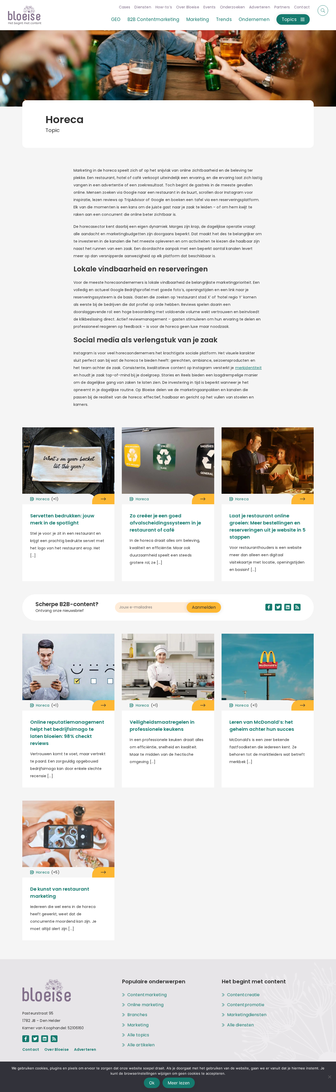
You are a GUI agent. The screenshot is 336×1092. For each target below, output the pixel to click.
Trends (224, 19)
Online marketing (145, 1005)
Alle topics (138, 1035)
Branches (137, 1015)
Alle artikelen (141, 1045)
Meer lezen (179, 1082)
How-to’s (163, 7)
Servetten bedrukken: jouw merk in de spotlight (62, 519)
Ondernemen (254, 19)
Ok (152, 1082)
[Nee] (329, 1076)
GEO (115, 19)
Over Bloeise (187, 7)
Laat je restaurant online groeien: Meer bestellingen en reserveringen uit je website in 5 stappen (267, 526)
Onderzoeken (232, 7)
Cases (124, 7)
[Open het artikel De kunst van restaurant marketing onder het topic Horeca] (103, 872)
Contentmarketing (147, 995)
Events (209, 7)
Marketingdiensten (247, 1015)
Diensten (142, 7)
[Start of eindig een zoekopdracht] (323, 10)
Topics (289, 19)
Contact (302, 7)
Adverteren (259, 7)
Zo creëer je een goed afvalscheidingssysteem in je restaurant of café (165, 522)
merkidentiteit (248, 367)
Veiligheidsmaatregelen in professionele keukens (162, 725)
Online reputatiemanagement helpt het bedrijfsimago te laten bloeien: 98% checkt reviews (67, 733)
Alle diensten (240, 1025)
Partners (282, 7)
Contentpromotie (245, 1005)
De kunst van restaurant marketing (59, 892)
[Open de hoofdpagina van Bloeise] (24, 15)
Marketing (197, 19)
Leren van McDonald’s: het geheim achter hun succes (261, 725)
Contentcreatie (243, 995)
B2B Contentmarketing (154, 19)
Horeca (47, 499)
